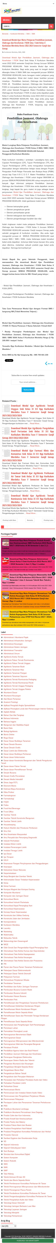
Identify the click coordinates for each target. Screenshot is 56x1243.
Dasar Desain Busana (13, 744)
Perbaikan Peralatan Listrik (15, 1083)
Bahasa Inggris (10, 722)
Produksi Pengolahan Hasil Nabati (18, 1128)
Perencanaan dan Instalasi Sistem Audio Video (23, 1093)
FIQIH (6, 802)
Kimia (6, 883)
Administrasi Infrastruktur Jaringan (18, 641)
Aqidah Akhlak (9, 712)
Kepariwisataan (10, 873)
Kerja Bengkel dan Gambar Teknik (18, 876)
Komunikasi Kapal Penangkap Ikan (18, 906)
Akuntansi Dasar (10, 692)
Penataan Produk (11, 1047)
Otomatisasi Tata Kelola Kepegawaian (19, 954)
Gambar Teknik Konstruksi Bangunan (19, 818)
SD (5, 1141)
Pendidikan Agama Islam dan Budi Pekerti (21, 1051)
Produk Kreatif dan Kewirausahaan (18, 1119)
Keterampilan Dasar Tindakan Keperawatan (22, 880)
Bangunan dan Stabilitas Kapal (16, 725)
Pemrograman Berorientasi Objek (17, 1034)
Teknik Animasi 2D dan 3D (14, 1177)
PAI (5, 964)
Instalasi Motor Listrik (12, 844)
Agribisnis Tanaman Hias (14, 670)
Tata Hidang (9, 1174)
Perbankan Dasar (11, 1086)
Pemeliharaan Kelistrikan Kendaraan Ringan (22, 1006)
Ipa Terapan (9, 857)
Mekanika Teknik (10, 938)
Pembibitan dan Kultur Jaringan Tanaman (21, 987)
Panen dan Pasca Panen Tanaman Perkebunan (23, 967)
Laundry (7, 928)
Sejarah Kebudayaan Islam (15, 1148)
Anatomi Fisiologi (11, 702)
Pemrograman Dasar (12, 1038)
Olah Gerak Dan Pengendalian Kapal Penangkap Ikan (26, 948)
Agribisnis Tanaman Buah (14, 666)
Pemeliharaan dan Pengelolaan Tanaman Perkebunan (26, 1003)
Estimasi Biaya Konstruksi (14, 789)
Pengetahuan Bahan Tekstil (15, 1073)
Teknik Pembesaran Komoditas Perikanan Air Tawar (25, 1183)
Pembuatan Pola (10, 999)
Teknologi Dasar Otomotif (14, 1203)
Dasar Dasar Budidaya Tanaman (17, 741)
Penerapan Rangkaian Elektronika (18, 1057)
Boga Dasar (8, 738)
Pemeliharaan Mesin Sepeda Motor (18, 1012)
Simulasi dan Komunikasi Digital (17, 1154)
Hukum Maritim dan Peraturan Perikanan (20, 828)
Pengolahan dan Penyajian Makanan (19, 1076)
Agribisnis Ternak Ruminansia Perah (18, 683)
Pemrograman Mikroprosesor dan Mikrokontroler (24, 1041)
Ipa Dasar (8, 854)
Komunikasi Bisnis (11, 899)
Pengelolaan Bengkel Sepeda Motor (18, 1067)
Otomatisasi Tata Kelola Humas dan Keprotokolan (24, 951)
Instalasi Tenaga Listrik (13, 850)
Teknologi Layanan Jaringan (15, 1209)
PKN (5, 1106)
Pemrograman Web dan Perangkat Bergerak (22, 1044)
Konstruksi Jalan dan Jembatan (17, 918)
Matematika (8, 935)
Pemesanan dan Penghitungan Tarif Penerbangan (24, 1025)
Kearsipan (8, 867)
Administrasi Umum (12, 653)
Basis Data (8, 728)
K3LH (6, 860)
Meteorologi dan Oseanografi (16, 941)
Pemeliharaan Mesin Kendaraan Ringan (20, 1009)
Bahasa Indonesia (11, 718)
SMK (23, 52)
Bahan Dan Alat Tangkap (14, 715)
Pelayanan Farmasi (12, 977)
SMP (6, 1170)
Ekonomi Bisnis (10, 786)
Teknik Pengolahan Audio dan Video (18, 1200)
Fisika (6, 805)
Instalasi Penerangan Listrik (15, 847)
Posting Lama (48, 520)
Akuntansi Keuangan (12, 696)
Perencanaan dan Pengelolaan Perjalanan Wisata (24, 1096)
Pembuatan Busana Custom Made (18, 990)
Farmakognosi (9, 795)
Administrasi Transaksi (13, 650)
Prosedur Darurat (11, 1135)
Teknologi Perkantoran (13, 1216)
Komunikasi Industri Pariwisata (16, 902)
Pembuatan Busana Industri (15, 993)
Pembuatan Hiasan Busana (15, 996)
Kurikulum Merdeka (10, 52)
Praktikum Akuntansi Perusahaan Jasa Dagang (23, 1112)
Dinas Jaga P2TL (11, 782)
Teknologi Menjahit (11, 1213)
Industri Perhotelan (11, 841)
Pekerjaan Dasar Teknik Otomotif (17, 973)
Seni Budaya (9, 1151)
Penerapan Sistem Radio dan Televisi (19, 1060)
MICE (6, 944)
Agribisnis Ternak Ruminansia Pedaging (20, 679)
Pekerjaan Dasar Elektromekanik (17, 970)
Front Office (8, 812)
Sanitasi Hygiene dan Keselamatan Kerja (20, 1138)
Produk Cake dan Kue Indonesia (17, 1115)
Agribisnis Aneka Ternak (13, 657)
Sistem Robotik (10, 1161)
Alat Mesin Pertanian (12, 699)
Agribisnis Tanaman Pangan (15, 673)
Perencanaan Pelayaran (14, 1099)
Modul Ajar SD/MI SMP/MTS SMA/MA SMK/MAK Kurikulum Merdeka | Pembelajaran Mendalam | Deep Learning (31, 1237)
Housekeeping (9, 825)
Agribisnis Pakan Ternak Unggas (17, 663)
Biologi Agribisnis (10, 731)
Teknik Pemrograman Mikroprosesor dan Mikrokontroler (27, 1187)
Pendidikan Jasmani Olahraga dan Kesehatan (22, 1054)
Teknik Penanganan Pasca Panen (17, 1190)
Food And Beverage (12, 808)
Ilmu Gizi (7, 831)
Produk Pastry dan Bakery (14, 1122)
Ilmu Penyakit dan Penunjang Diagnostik (20, 837)
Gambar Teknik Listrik (12, 821)
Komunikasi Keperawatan (14, 909)
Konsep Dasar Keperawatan (15, 912)
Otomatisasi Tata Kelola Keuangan (18, 957)
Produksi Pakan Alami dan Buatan (18, 1125)
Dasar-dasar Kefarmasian (14, 757)
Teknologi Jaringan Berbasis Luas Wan (20, 1206)
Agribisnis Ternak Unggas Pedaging (18, 686)
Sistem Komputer (11, 1157)
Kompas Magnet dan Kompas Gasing (19, 889)
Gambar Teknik (10, 815)
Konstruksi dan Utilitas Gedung (16, 915)
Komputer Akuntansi (12, 892)
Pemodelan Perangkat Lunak (16, 1031)
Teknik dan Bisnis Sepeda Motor (17, 1180)
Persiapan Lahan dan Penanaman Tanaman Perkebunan (27, 1102)
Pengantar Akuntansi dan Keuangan (18, 1064)
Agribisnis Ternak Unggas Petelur (17, 689)
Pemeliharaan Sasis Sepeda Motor (18, 1021)
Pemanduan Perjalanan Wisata (16, 980)
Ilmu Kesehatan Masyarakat (15, 834)
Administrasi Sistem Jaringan (15, 647)
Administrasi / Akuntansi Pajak (16, 637)
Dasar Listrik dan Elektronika (15, 751)
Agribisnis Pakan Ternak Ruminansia (19, 660)
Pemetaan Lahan (11, 1028)
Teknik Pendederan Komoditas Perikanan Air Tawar (25, 1193)
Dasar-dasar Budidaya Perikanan (17, 754)
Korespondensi (10, 922)
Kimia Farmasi (9, 886)
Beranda (30, 520)
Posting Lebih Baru (9, 520)
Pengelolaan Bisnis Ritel (13, 1070)
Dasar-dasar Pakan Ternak (15, 766)
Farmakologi (9, 799)
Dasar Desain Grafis (12, 747)
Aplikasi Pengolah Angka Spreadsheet (19, 705)
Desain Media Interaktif (13, 779)
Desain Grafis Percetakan (14, 776)
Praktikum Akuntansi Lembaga (16, 1109)
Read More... (35, 423)
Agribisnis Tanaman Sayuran (15, 676)
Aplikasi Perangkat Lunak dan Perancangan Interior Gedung (28, 709)
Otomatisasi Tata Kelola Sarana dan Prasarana (23, 961)
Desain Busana (10, 773)
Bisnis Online (9, 734)
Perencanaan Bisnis (12, 1090)
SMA (19, 52)
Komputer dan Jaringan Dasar (16, 896)
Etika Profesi (9, 792)
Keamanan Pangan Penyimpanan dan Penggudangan (26, 863)
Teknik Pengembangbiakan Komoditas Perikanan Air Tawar (28, 1196)
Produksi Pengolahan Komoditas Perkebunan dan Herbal (27, 1132)
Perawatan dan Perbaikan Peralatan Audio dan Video (25, 1080)
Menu (7, 20)
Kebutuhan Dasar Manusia (15, 870)
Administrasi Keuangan (13, 644)
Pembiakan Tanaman (12, 983)
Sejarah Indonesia (11, 1145)
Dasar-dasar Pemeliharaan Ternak (18, 769)
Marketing (8, 931)
